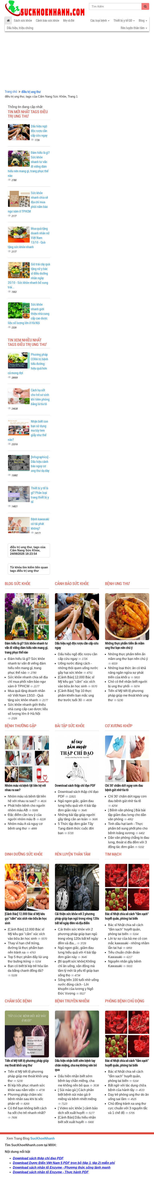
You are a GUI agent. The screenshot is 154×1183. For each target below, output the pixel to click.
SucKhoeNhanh (42, 1138)
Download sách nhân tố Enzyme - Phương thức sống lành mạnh (61, 1167)
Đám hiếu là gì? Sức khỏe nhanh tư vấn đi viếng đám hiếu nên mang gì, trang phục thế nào (26, 647)
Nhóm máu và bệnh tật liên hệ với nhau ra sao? (25, 787)
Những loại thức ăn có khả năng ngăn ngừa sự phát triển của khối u (127, 672)
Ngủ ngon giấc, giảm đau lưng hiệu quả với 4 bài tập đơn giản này (77, 805)
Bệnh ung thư (117, 583)
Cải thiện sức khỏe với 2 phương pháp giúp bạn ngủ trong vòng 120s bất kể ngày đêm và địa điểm (77, 918)
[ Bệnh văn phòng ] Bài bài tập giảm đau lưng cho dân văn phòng (127, 814)
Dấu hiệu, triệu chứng (20, 28)
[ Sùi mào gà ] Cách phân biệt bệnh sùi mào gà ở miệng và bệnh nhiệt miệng (77, 1094)
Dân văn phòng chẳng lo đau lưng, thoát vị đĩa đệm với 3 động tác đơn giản (128, 842)
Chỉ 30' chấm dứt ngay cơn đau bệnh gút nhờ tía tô (124, 787)
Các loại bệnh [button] (98, 20)
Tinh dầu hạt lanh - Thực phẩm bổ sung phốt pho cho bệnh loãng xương (128, 828)
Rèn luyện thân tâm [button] (133, 28)
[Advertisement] (77, 59)
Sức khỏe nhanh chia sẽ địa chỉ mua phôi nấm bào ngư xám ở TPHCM (28, 682)
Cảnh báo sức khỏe (47, 20)
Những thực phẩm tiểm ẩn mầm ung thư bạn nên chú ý (124, 645)
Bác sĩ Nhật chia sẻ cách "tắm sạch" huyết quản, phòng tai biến (127, 916)
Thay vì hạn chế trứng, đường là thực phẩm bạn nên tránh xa (25, 947)
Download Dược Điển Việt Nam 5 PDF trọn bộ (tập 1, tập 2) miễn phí (64, 1163)
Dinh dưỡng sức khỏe (24, 854)
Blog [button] (142, 20)
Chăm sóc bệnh (18, 1000)
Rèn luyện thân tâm (72, 854)
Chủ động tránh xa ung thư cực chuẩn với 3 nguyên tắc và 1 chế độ (128, 1108)
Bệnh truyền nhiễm (72, 1000)
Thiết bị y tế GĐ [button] (123, 20)
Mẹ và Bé (68, 20)
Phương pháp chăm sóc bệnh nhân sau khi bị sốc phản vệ (25, 1099)
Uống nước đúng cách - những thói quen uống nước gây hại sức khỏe (78, 668)
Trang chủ (11, 91)
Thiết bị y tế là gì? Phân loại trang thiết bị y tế (40, 495)
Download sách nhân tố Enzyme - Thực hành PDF (51, 1172)
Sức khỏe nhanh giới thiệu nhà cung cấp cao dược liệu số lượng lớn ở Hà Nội (28, 709)
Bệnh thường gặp (20, 725)
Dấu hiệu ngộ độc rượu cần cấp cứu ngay (39, 130)
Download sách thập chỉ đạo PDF (75, 785)
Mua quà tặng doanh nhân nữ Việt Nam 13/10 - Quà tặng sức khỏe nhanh (26, 695)
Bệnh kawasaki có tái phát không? (40, 523)
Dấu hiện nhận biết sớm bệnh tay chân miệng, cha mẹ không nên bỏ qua (76, 1065)
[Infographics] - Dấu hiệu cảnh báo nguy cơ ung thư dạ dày (40, 464)
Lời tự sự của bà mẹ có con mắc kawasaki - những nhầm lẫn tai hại (128, 943)
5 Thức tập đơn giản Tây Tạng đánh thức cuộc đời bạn (76, 828)
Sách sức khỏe (23, 20)
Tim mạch (113, 854)
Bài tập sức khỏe (70, 725)
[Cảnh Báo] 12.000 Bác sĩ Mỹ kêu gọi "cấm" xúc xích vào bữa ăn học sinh (76, 682)
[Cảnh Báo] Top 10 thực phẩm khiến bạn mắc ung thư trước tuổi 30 (76, 695)
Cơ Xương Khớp (118, 725)
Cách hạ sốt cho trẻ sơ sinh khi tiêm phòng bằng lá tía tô (40, 397)
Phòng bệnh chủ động (124, 1000)
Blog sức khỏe (17, 583)
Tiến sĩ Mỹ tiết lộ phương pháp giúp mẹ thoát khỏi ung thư (128, 695)
